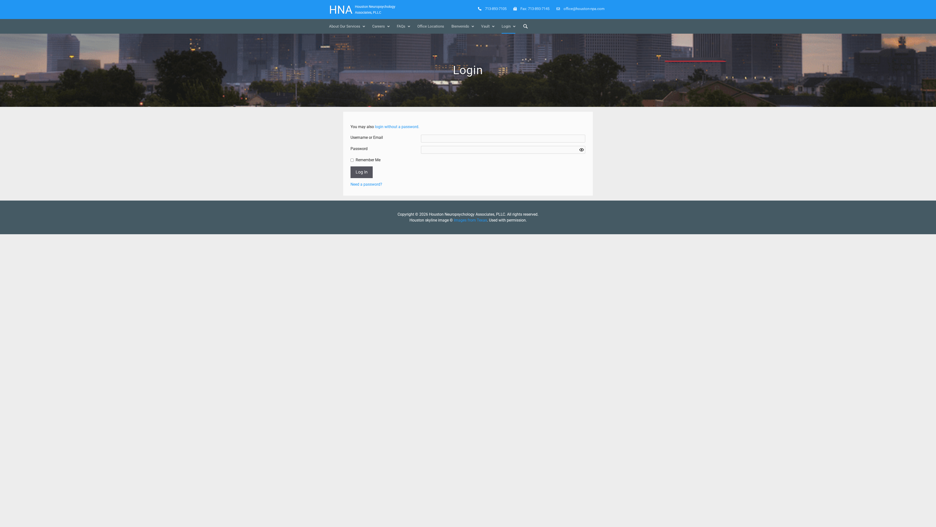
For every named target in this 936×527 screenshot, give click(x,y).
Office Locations (430, 26)
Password (359, 148)
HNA (340, 9)
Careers (378, 26)
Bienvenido (460, 26)
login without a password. (397, 126)
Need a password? (366, 184)
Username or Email (367, 137)
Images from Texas (470, 220)
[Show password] (581, 149)
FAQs (401, 26)
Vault (485, 26)
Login (506, 26)
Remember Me (368, 160)
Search (525, 26)
